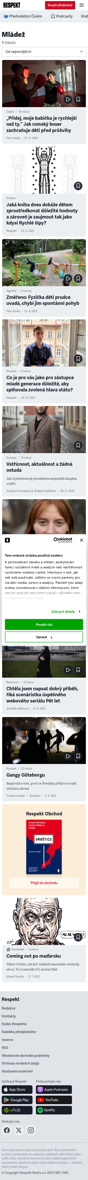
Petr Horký (13, 138)
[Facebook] (7, 1134)
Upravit (41, 637)
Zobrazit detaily (63, 611)
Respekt (11, 231)
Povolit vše (44, 624)
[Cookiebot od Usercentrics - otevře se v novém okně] (54, 540)
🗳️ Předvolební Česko (22, 16)
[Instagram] (31, 1134)
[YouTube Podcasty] (54, 1100)
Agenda (11, 291)
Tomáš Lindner (15, 796)
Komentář (18, 949)
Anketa (11, 198)
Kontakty (9, 1016)
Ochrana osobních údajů (20, 1063)
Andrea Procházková (19, 491)
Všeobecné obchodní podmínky (26, 1056)
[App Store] (17, 1089)
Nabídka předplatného (19, 1032)
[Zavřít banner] (81, 540)
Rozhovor (12, 682)
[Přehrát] (68, 99)
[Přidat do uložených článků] (78, 99)
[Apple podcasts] (54, 1089)
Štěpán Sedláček (45, 491)
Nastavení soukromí (17, 1071)
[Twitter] (19, 1134)
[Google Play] (17, 1100)
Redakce (8, 1008)
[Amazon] (17, 1110)
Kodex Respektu (14, 1024)
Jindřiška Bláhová (17, 708)
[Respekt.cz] (11, 5)
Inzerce (7, 1040)
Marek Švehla (15, 976)
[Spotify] (54, 1110)
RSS (5, 1048)
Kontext (11, 371)
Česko (10, 112)
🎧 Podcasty (62, 16)
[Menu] (82, 5)
